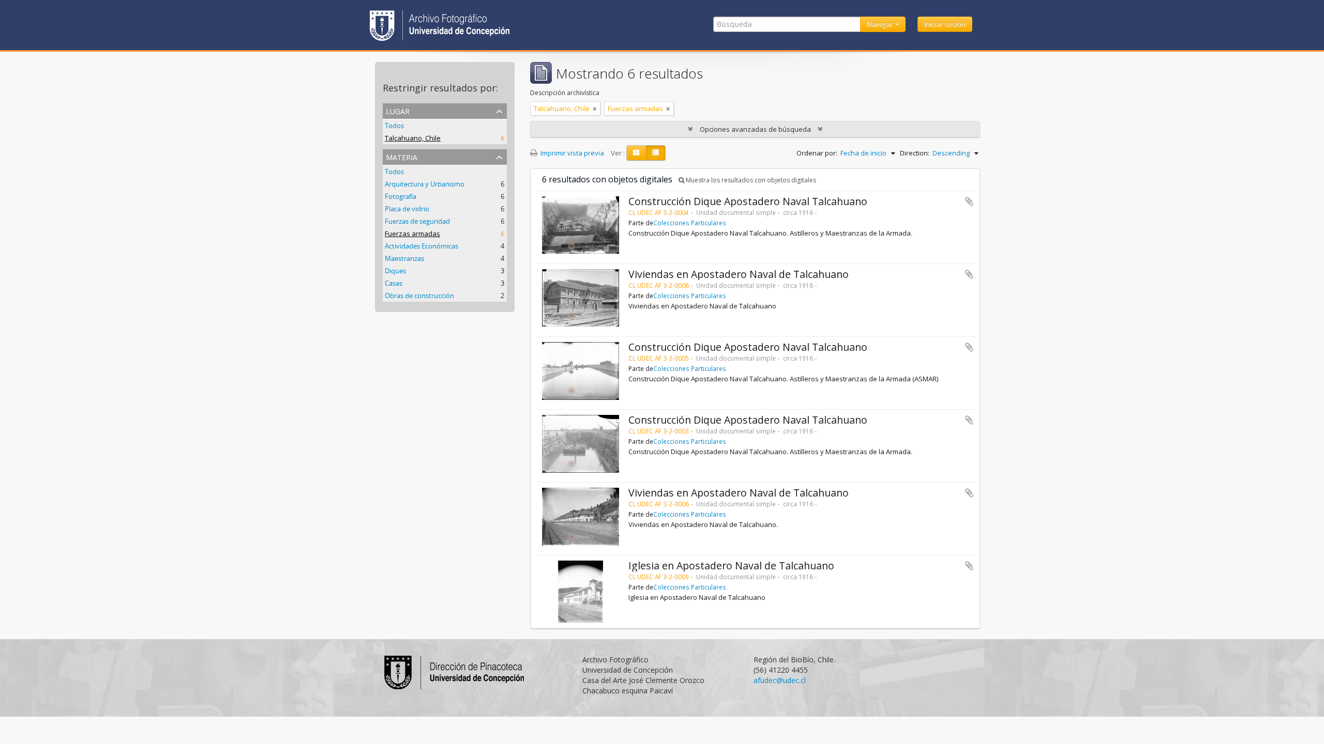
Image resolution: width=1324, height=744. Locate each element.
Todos (394, 125)
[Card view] (636, 153)
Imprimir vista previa (571, 153)
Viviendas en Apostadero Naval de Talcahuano (738, 274)
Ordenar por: (816, 153)
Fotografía (400, 196)
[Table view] (655, 153)
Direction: (914, 153)
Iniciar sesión (945, 24)
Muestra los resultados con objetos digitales (750, 180)
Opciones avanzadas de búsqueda (755, 129)
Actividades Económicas (421, 246)
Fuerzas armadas (412, 233)
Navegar (880, 24)
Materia (401, 156)
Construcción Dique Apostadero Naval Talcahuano (747, 201)
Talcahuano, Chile (413, 138)
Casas (393, 283)
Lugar (398, 110)
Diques (395, 270)
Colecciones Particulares (689, 223)
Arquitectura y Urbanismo (424, 184)
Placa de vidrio (407, 208)
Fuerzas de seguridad (417, 221)
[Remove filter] (595, 108)
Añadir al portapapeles (969, 201)
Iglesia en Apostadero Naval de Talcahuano (731, 565)
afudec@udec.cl (780, 680)
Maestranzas (404, 258)
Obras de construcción (419, 295)
